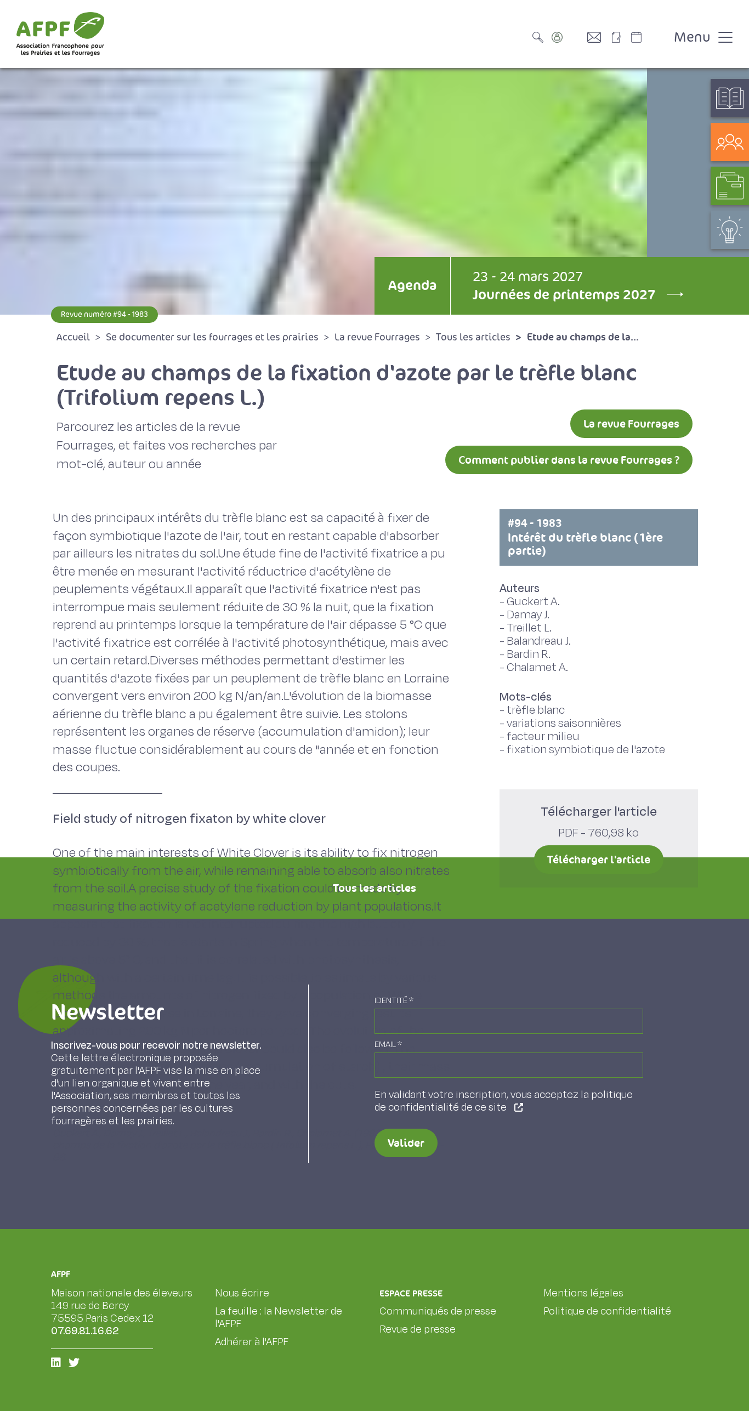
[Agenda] (647, 37)
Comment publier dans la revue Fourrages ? (568, 460)
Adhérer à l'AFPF (251, 1342)
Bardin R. (529, 654)
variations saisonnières (564, 723)
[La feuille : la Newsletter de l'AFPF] (620, 37)
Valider (406, 1143)
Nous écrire (242, 1293)
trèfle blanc (536, 710)
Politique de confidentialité (607, 1311)
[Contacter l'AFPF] (598, 37)
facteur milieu (543, 736)
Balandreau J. (539, 641)
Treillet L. (529, 628)
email (388, 1044)
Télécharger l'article (598, 859)
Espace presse (410, 1293)
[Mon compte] (568, 37)
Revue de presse (417, 1329)
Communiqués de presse (437, 1311)
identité (393, 1000)
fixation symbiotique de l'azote (586, 750)
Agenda (412, 285)
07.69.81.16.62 (85, 1331)
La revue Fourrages (631, 424)
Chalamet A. (537, 667)
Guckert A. (533, 602)
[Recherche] (540, 37)
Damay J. (528, 615)
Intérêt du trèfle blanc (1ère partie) (585, 537)
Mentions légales (583, 1293)
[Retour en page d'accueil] (60, 33)
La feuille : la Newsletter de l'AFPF (278, 1317)
